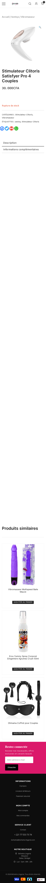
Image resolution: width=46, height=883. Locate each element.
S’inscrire (12, 767)
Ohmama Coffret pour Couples (23, 723)
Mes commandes (23, 815)
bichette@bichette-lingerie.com (23, 840)
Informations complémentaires (21, 149)
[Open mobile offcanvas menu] (3, 4)
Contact (23, 830)
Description (10, 143)
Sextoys (15, 17)
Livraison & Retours (23, 791)
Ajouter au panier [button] (23, 602)
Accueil (5, 17)
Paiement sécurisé (23, 796)
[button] (40, 27)
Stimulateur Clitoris (24, 115)
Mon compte (23, 810)
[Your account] (36, 4)
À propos (23, 786)
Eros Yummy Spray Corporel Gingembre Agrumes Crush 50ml (23, 657)
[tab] (23, 143)
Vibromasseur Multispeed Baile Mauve (23, 590)
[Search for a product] (30, 4)
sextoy (18, 122)
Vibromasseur (28, 17)
